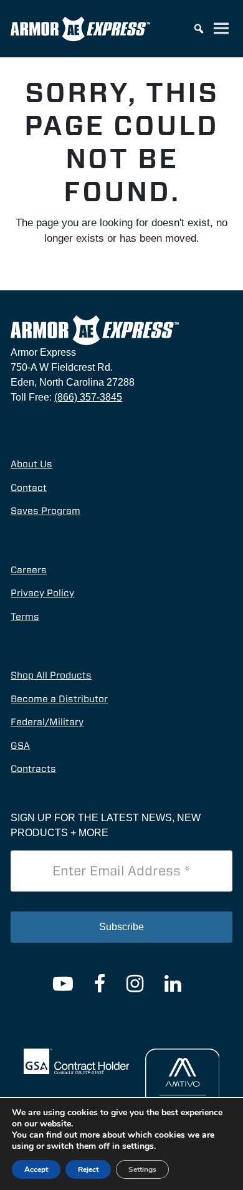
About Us (31, 464)
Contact (29, 487)
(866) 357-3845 (88, 397)
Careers (29, 570)
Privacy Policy (42, 593)
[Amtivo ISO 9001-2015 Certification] (182, 1096)
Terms (25, 616)
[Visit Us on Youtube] (63, 984)
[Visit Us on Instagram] (134, 984)
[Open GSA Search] (77, 1060)
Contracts (33, 768)
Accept (36, 1169)
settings (138, 1146)
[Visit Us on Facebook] (99, 984)
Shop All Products (51, 675)
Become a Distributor (59, 699)
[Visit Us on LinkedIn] (172, 984)
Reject (88, 1169)
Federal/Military (47, 722)
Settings (142, 1169)
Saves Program (45, 510)
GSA (20, 745)
